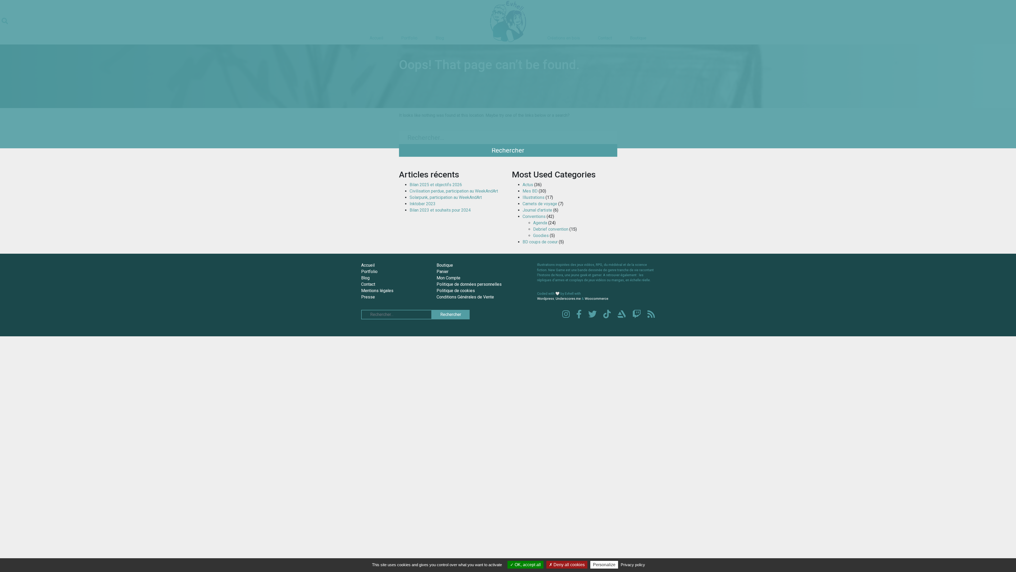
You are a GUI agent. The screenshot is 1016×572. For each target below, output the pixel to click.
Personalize (604, 564)
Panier (442, 271)
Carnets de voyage (540, 203)
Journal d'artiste (537, 210)
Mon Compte (448, 277)
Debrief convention (550, 229)
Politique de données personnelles (469, 284)
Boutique (445, 265)
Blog (365, 277)
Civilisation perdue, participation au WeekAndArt (454, 191)
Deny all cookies (568, 564)
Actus (528, 184)
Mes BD (530, 191)
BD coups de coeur (540, 241)
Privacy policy (633, 564)
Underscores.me (568, 299)
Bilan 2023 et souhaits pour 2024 (440, 210)
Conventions (534, 216)
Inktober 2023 (423, 203)
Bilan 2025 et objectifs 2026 (436, 184)
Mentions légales (377, 290)
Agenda (540, 222)
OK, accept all (527, 564)
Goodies (541, 235)
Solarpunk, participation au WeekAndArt (446, 197)
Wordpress (545, 299)
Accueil (368, 265)
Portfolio (369, 271)
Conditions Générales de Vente (465, 297)
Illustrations (534, 197)
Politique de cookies (456, 290)
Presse (368, 297)
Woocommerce (596, 299)
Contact (368, 284)
